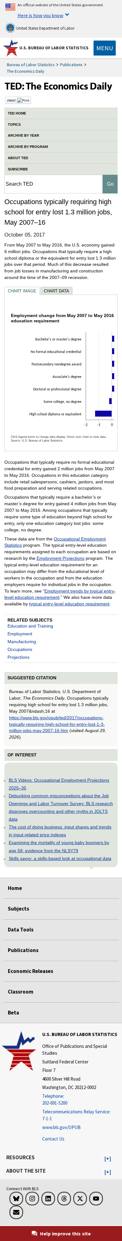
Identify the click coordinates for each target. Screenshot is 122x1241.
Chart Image (22, 291)
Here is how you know (40, 15)
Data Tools (20, 929)
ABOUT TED (18, 158)
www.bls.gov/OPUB (61, 1127)
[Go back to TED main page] (61, 87)
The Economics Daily (25, 71)
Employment (20, 633)
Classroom (20, 991)
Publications (71, 64)
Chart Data (56, 291)
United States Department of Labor (44, 28)
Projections (18, 657)
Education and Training (30, 625)
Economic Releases (30, 971)
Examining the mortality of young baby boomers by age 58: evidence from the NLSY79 (59, 846)
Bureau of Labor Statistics (31, 64)
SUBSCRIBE (18, 169)
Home (15, 888)
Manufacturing (22, 641)
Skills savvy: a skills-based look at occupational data (60, 858)
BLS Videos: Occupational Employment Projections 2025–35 (59, 784)
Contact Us (53, 1139)
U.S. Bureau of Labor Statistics (54, 48)
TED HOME (17, 113)
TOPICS (14, 124)
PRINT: (12, 100)
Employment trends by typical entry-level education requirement (59, 594)
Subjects (18, 908)
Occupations (20, 649)
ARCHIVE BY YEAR (23, 135)
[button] (107, 1159)
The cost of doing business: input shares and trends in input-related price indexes (60, 830)
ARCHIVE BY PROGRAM (28, 147)
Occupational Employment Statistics (55, 542)
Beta (13, 1012)
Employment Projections (60, 558)
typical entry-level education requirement (69, 603)
